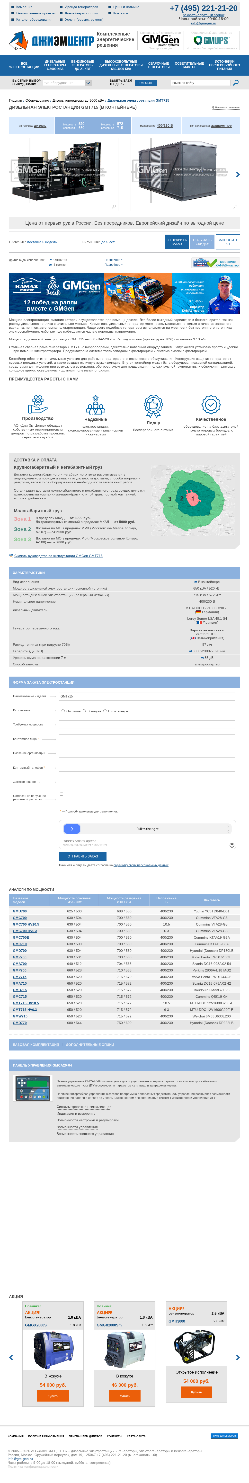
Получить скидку (202, 242)
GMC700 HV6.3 (25, 931)
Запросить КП (228, 242)
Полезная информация (46, 1436)
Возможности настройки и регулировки (88, 1120)
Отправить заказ (177, 242)
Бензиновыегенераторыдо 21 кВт (82, 65)
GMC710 (20, 944)
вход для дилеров (224, 1436)
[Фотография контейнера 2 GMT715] (185, 170)
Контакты (120, 13)
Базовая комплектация (36, 1045)
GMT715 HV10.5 (26, 1003)
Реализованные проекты (35, 13)
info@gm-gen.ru (203, 23)
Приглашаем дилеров (85, 1436)
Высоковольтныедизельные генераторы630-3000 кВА (121, 65)
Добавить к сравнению (226, 107)
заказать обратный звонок (203, 15)
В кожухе (94, 711)
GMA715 (20, 983)
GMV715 (20, 977)
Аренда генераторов (81, 7)
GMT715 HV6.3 (25, 1010)
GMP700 (20, 970)
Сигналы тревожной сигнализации (84, 1107)
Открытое (73, 711)
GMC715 (20, 996)
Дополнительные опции (90, 1045)
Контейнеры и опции (81, 13)
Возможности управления (77, 1127)
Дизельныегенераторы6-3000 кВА (55, 65)
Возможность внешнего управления (85, 1134)
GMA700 (20, 964)
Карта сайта (136, 1436)
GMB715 (20, 990)
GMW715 (20, 1016)
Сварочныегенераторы (159, 65)
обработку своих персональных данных (141, 865)
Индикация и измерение (76, 1113)
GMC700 (20, 918)
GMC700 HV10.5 (26, 924)
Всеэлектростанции (24, 65)
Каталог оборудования (34, 19)
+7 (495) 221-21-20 (204, 8)
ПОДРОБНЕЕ (146, 82)
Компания (24, 7)
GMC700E (21, 937)
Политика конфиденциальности (33, 1466)
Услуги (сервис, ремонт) (84, 19)
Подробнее (112, 259)
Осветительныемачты (189, 65)
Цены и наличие (126, 7)
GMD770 (20, 1023)
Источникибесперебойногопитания (224, 65)
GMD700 (20, 951)
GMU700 (20, 911)
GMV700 (20, 957)
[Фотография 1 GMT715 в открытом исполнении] (63, 170)
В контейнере (117, 711)
